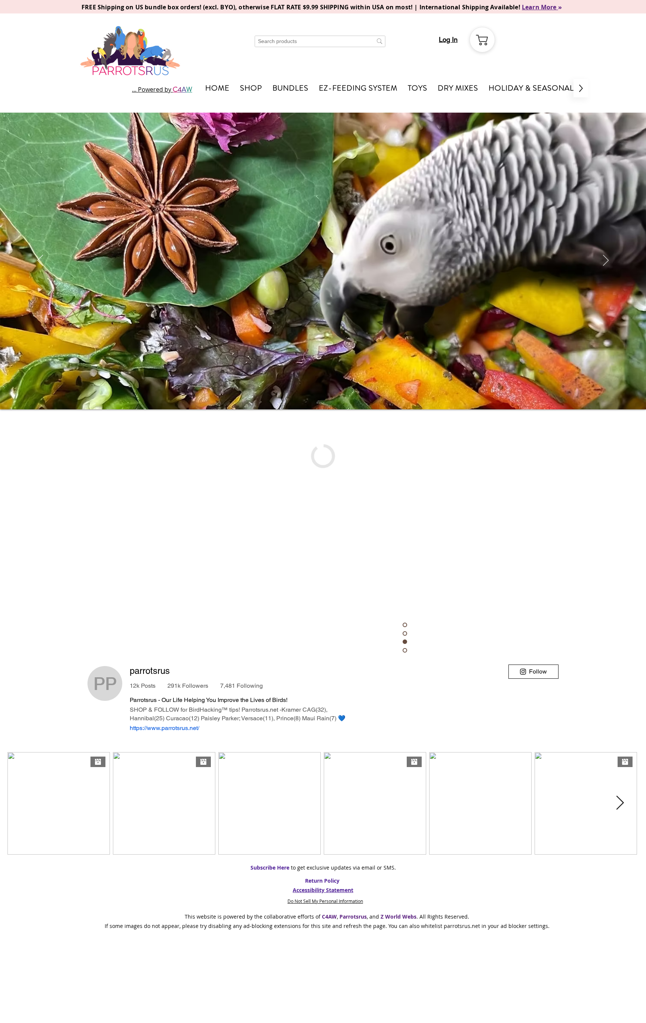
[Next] (606, 261)
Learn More (540, 7)
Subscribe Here (269, 867)
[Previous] (40, 261)
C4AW (329, 916)
